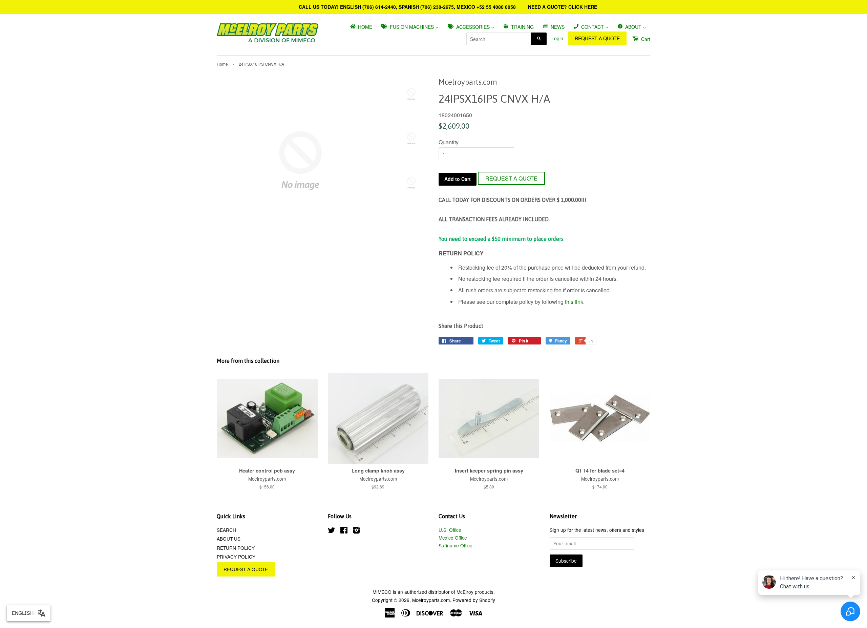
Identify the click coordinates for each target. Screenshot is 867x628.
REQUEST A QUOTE (597, 38)
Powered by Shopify (473, 599)
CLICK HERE (582, 6)
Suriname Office (455, 545)
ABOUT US (228, 538)
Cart (645, 39)
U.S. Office (450, 529)
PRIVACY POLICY (236, 556)
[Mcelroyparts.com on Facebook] (344, 531)
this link (574, 302)
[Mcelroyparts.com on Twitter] (331, 531)
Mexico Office (453, 537)
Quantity (449, 142)
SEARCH (226, 529)
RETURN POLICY (236, 547)
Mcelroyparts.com (431, 599)
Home (222, 64)
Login (557, 38)
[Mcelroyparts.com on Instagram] (356, 531)
